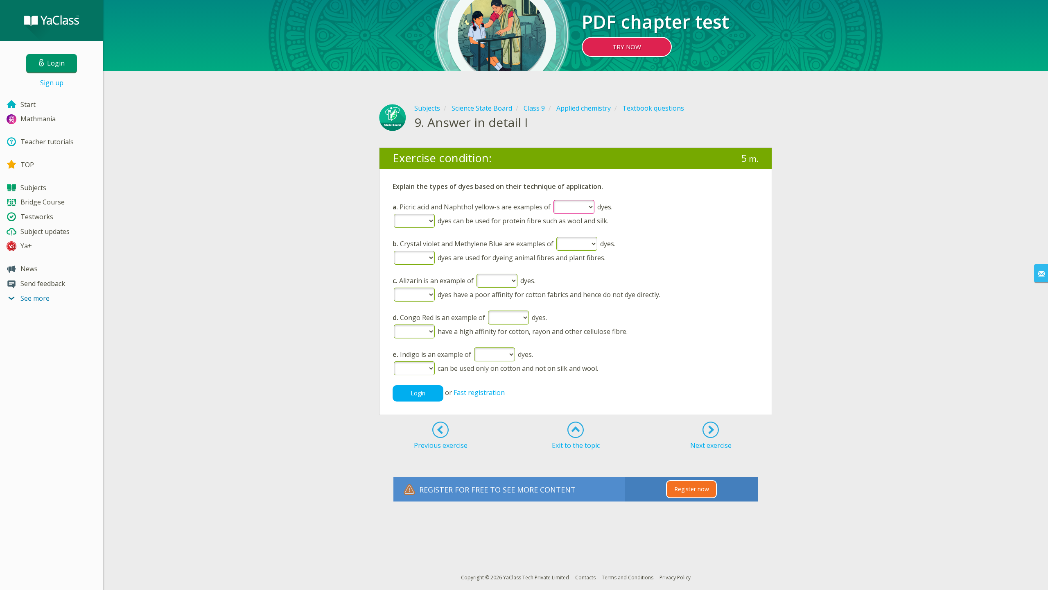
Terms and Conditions (627, 577)
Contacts (585, 577)
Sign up (51, 83)
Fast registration (479, 392)
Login (418, 393)
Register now (691, 489)
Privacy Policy (675, 577)
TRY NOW (626, 47)
